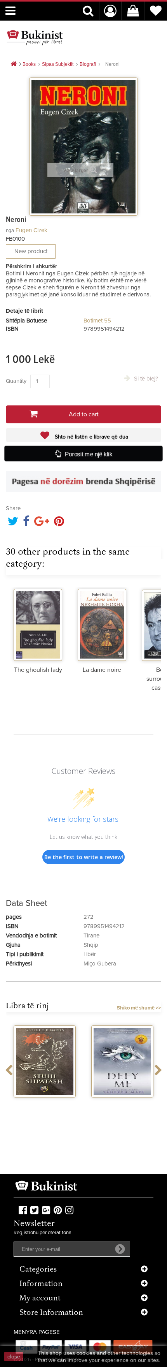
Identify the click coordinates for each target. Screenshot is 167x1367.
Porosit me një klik (88, 453)
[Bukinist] (35, 37)
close (13, 1356)
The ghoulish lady (38, 670)
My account (40, 1299)
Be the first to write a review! (83, 857)
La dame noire (102, 670)
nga (10, 230)
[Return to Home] (13, 64)
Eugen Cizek (31, 230)
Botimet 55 (97, 321)
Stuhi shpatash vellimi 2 (44, 1107)
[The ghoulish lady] (38, 624)
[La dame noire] (102, 624)
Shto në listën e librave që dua (90, 437)
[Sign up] (120, 1249)
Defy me (122, 1104)
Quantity (16, 381)
